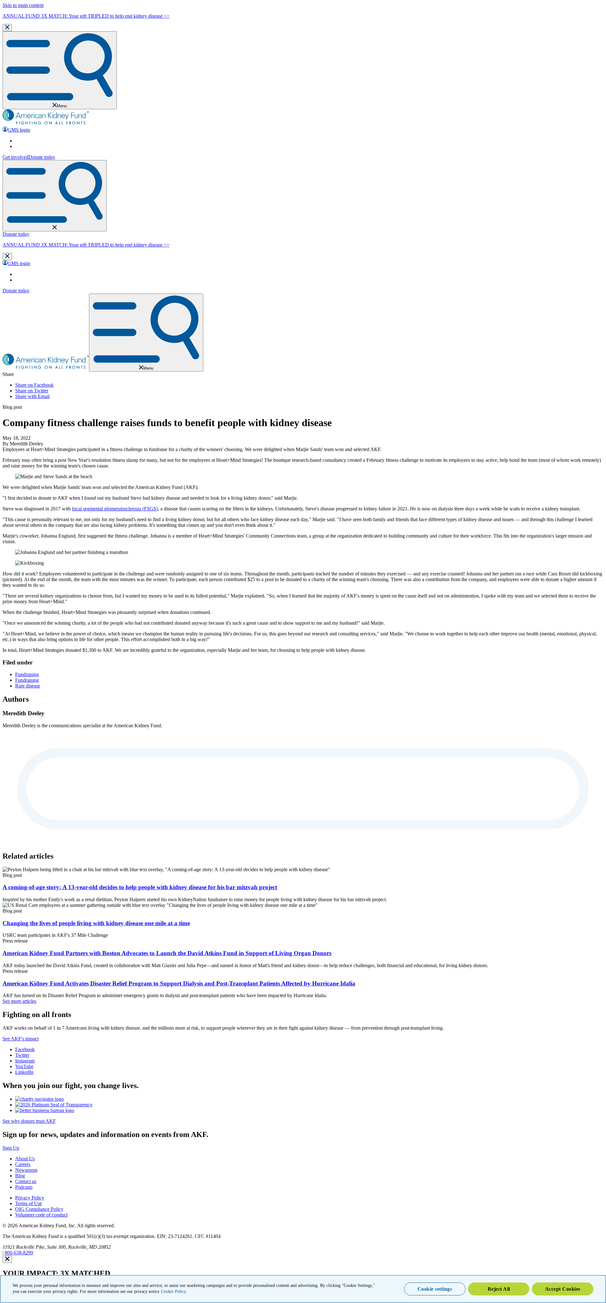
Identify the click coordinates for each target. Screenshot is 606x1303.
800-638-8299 (19, 1252)
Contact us (25, 1181)
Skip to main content (23, 5)
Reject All (499, 1289)
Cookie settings (435, 1289)
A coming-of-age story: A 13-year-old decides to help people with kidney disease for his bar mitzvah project (140, 887)
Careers (22, 1164)
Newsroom (26, 1170)
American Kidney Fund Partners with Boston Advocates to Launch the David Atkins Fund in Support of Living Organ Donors (167, 953)
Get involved (15, 157)
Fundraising (27, 674)
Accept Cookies (562, 1289)
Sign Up (11, 1148)
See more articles (19, 1001)
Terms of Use (28, 1203)
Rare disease (27, 685)
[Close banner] (7, 27)
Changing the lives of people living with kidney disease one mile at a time (96, 923)
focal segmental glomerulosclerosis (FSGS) (115, 508)
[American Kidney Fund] (46, 123)
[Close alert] (7, 1259)
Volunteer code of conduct (41, 1214)
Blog (20, 1175)
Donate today (41, 157)
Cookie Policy (173, 1291)
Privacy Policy (29, 1197)
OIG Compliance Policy (39, 1209)
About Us (25, 1158)
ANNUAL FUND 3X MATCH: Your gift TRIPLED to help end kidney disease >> (86, 16)
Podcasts (24, 1187)
